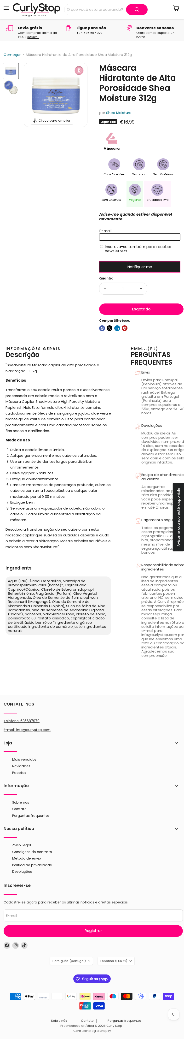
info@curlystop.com (33, 729)
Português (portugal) (69, 961)
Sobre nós (20, 802)
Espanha (113, 961)
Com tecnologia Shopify (92, 1030)
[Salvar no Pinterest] (124, 328)
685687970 (30, 720)
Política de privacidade (32, 865)
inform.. (33, 37)
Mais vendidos (24, 759)
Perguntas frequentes (31, 815)
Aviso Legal (21, 845)
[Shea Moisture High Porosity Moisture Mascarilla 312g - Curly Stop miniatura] (10, 87)
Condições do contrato (32, 851)
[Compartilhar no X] (109, 328)
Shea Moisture (119, 112)
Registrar (93, 930)
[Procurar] (137, 9)
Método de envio (26, 858)
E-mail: (10, 729)
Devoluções (22, 871)
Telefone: (22, 720)
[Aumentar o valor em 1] (141, 289)
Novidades (21, 766)
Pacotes (19, 772)
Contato (19, 809)
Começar (12, 55)
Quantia (106, 278)
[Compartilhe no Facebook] (102, 328)
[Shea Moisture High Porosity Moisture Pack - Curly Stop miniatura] (10, 71)
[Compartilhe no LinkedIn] (117, 328)
